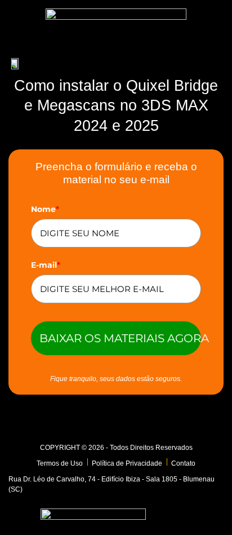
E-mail (45, 265)
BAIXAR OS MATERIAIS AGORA (120, 338)
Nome (45, 209)
